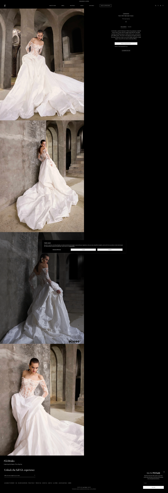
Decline (109, 249)
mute (76, 342)
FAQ (16, 483)
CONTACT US (44, 483)
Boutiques (72, 5)
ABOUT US (50, 483)
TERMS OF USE (38, 483)
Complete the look (126, 50)
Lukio (83, 487)
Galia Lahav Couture (128, 15)
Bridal (63, 5)
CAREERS (69, 483)
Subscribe (153, 487)
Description (124, 27)
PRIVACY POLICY (31, 483)
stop (72, 342)
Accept (83, 249)
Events (81, 5)
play (70, 342)
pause (74, 342)
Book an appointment (105, 5)
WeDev (86, 487)
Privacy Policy (72, 246)
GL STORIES (55, 483)
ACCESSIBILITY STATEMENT (9, 483)
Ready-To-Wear (52, 5)
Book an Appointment (126, 43)
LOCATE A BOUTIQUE (63, 483)
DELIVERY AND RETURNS (22, 483)
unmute (78, 342)
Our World (91, 5)
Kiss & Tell (121, 15)
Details (129, 27)
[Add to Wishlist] (126, 22)
